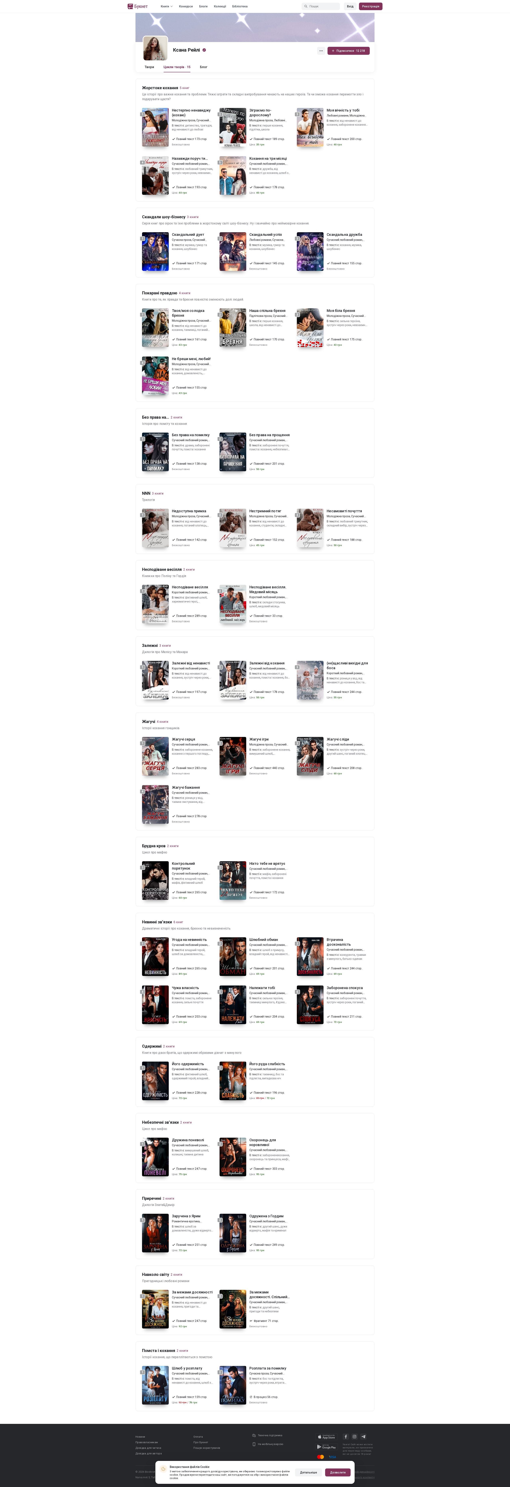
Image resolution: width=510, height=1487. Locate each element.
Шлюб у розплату (187, 1368)
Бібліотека (240, 6)
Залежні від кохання (267, 663)
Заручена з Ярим (186, 1216)
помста (190, 998)
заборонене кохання (352, 124)
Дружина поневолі (188, 1140)
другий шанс (335, 753)
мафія (176, 882)
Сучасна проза (181, 239)
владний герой (195, 878)
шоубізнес (190, 249)
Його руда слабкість (267, 1064)
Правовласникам (146, 1442)
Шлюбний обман (263, 939)
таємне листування (184, 801)
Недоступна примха (189, 511)
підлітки (254, 129)
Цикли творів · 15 (177, 67)
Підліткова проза (260, 315)
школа (265, 129)
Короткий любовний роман (189, 592)
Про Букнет (200, 1442)
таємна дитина (193, 1154)
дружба (268, 168)
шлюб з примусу (273, 950)
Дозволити (338, 1472)
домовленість (193, 373)
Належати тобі (262, 988)
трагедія (206, 125)
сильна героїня (350, 321)
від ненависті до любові (187, 129)
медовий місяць (269, 606)
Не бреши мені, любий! (191, 359)
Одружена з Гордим (266, 1216)
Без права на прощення (269, 435)
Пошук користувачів (206, 1447)
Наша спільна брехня (267, 311)
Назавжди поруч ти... (190, 158)
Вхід (350, 6)
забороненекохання (276, 1155)
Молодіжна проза (183, 120)
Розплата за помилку (267, 1368)
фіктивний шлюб (196, 597)
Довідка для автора (148, 1453)
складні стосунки (274, 602)
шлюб (253, 606)
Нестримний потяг (265, 511)
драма (189, 445)
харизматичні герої (184, 601)
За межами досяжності (192, 1292)
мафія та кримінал (274, 1230)
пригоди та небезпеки (264, 1311)
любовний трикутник (198, 168)
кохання (345, 245)
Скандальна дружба (344, 234)
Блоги (203, 6)
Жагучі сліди (338, 739)
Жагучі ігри (259, 739)
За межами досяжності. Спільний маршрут (268, 1297)
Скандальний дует (188, 234)
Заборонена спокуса (345, 988)
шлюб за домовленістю (187, 954)
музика (189, 245)
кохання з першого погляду (190, 753)
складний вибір (337, 525)
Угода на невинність (189, 939)
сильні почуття (193, 1002)
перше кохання (272, 125)
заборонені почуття (275, 445)
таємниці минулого (262, 1002)
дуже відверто (201, 1230)
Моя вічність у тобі (343, 110)
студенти (267, 525)
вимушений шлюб (261, 753)
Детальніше (308, 1472)
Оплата (198, 1436)
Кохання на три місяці (268, 158)
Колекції (220, 6)
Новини (140, 1436)
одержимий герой (184, 1078)
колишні (177, 1154)
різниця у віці (348, 678)
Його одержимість (188, 1064)
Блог (203, 67)
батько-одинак (352, 958)
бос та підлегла (273, 1378)
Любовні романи (337, 115)
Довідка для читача (148, 1447)
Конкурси (186, 6)
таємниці (190, 329)
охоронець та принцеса (265, 1159)
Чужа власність (185, 988)
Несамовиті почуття (344, 511)
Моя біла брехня (341, 311)
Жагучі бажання (186, 787)
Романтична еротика (186, 1221)
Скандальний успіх (265, 234)
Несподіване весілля (190, 587)
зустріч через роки (184, 172)
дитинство (192, 125)
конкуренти (347, 954)
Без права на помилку (191, 435)
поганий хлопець (195, 525)
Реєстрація (370, 6)
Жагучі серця (183, 739)
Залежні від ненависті (191, 663)
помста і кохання (195, 449)
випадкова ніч (271, 1078)
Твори (149, 67)
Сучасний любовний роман (189, 163)
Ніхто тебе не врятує (267, 863)
